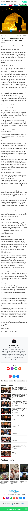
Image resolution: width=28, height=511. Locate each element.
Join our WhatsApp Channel (14, 509)
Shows (11, 4)
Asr (2, 380)
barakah (5, 380)
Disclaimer (17, 494)
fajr (18, 380)
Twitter (14, 376)
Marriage (15, 1)
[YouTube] (11, 360)
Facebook (17, 376)
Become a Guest (23, 4)
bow (15, 380)
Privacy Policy (10, 494)
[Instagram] (13, 360)
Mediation (14, 504)
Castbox (19, 368)
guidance (22, 380)
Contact (23, 494)
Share (19, 35)
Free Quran (8, 1)
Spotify (15, 368)
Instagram (10, 376)
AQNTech (23, 503)
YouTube (8, 368)
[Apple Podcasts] (7, 498)
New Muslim (3, 1)
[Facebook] (24, 498)
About (4, 494)
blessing (11, 380)
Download (25, 35)
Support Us (25, 1)
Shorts (16, 4)
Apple (12, 368)
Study (12, 1)
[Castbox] (14, 498)
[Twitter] (15, 360)
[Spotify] (11, 498)
